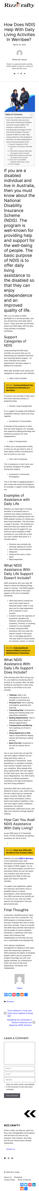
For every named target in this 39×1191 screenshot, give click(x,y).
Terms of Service (24, 1180)
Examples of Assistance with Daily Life (21, 147)
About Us (8, 1177)
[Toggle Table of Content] (30, 114)
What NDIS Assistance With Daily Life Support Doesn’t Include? (21, 152)
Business (10, 1002)
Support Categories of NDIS (19, 144)
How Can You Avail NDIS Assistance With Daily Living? (19, 161)
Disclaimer (18, 1177)
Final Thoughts (15, 164)
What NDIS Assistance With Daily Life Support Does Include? (21, 156)
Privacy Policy (9, 1180)
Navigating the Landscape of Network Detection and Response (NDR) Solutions (19, 1022)
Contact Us (10, 1149)
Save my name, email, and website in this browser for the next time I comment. (20, 1086)
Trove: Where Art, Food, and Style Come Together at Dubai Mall (20, 1013)
